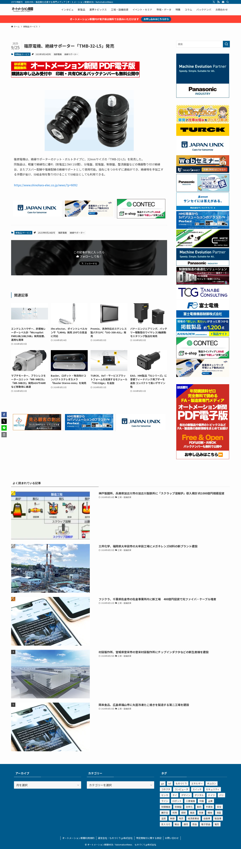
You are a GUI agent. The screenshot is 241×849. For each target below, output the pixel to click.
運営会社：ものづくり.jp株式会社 (115, 838)
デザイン (185, 795)
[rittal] (202, 283)
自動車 (206, 818)
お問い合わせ (172, 838)
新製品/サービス (22, 54)
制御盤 (178, 806)
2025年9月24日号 (43, 54)
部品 (194, 824)
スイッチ (197, 789)
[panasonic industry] (202, 96)
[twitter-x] (214, 2)
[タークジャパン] (202, 135)
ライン (164, 801)
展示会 (164, 812)
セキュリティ (212, 789)
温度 (163, 818)
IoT (169, 783)
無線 (172, 818)
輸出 (177, 824)
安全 (219, 806)
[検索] (227, 2)
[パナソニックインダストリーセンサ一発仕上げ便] (202, 190)
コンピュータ (181, 789)
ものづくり (181, 783)
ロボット (177, 801)
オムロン (211, 783)
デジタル (199, 795)
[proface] (89, 429)
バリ (221, 795)
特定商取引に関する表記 (148, 838)
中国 (201, 801)
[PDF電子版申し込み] (75, 76)
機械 (210, 812)
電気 (217, 824)
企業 (210, 801)
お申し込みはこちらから (156, 19)
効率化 (189, 806)
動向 (199, 806)
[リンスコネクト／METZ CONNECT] (202, 246)
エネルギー (197, 783)
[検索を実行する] (226, 44)
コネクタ (165, 789)
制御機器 (165, 806)
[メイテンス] (37, 429)
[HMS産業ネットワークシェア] (89, 215)
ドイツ (211, 795)
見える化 (165, 824)
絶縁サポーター (71, 54)
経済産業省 (193, 818)
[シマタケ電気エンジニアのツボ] (202, 121)
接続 (183, 812)
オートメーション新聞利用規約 (78, 838)
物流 (181, 818)
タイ (174, 795)
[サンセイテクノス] (202, 209)
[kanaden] (202, 335)
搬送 (192, 812)
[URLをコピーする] (4, 434)
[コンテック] (141, 217)
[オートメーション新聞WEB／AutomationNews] (22, 9)
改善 (201, 812)
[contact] (223, 2)
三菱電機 (190, 801)
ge (162, 783)
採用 (174, 812)
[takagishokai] (202, 172)
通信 (185, 824)
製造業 (218, 818)
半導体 (209, 806)
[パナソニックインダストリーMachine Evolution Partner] (202, 265)
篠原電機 (58, 54)
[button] (4, 414)
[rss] (218, 2)
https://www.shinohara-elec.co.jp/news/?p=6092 (45, 185)
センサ (164, 795)
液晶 (218, 812)
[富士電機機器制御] (202, 316)
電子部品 (205, 824)
